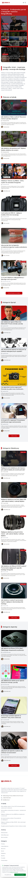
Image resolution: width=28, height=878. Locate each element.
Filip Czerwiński (7, 397)
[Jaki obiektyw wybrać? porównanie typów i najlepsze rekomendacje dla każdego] (14, 590)
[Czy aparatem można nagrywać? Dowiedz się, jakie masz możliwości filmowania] (14, 376)
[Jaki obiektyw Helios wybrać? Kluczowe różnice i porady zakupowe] (14, 107)
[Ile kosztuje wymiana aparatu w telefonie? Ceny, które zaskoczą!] (14, 705)
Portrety (3, 843)
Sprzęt (2, 851)
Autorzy (3, 830)
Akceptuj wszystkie (20, 874)
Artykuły (3, 803)
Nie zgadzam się (8, 874)
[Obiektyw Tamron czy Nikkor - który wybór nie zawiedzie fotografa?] (14, 171)
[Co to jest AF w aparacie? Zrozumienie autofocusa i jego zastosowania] (14, 410)
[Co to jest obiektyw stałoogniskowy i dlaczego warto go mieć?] (14, 268)
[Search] (25, 2)
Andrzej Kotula (7, 430)
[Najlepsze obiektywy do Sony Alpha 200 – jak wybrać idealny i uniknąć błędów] (14, 490)
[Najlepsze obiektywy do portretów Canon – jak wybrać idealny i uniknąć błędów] (14, 522)
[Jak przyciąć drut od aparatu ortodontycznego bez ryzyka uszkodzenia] (14, 236)
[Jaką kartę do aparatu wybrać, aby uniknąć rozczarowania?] (14, 740)
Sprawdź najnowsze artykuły (14, 293)
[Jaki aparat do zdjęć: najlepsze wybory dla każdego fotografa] (14, 38)
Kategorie (4, 841)
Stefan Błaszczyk (7, 332)
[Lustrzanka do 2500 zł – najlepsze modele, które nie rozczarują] (14, 203)
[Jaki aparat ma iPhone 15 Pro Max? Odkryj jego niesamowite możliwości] (14, 638)
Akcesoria (3, 848)
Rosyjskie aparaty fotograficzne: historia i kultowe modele (13, 826)
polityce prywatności (14, 872)
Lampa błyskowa (4, 846)
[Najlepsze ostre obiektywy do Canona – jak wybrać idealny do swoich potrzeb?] (14, 458)
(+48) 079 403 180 (6, 797)
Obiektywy (3, 853)
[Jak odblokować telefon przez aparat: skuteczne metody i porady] (14, 671)
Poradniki (3, 858)
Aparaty (3, 855)
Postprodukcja (4, 860)
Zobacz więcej (14, 435)
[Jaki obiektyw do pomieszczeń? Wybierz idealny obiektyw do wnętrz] (14, 139)
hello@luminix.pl (6, 799)
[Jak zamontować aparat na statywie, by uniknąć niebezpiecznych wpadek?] (14, 343)
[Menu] (23, 2)
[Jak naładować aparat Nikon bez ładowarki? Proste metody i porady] (14, 313)
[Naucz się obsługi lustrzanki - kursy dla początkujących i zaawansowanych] (14, 23)
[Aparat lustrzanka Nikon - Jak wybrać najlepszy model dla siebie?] (14, 54)
